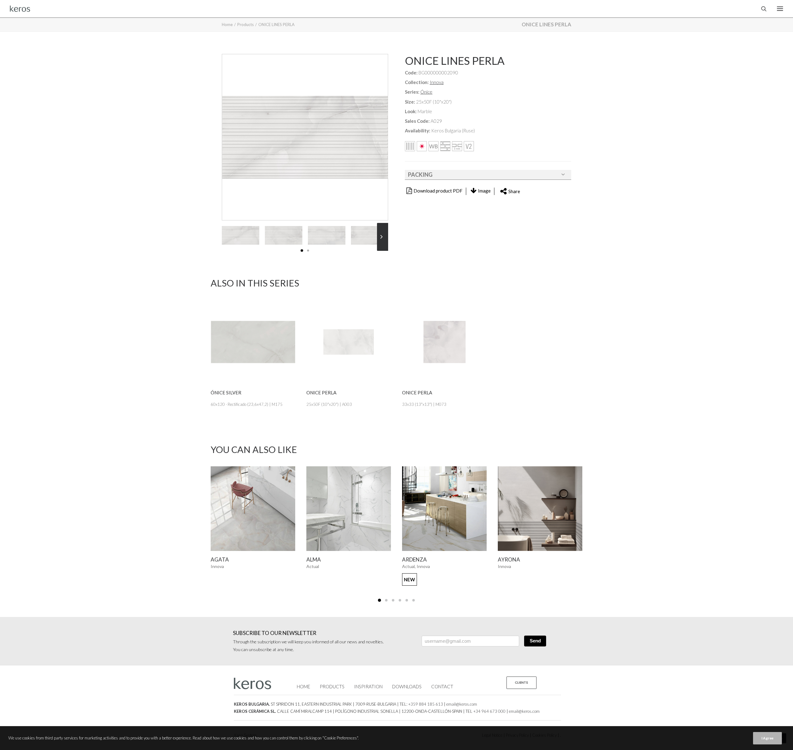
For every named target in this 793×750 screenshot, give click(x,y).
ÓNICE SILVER (226, 392)
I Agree (767, 738)
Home (227, 24)
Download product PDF (438, 190)
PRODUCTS (332, 686)
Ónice (426, 92)
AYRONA (422, 559)
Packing (420, 174)
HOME (303, 686)
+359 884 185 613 (425, 704)
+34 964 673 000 (489, 711)
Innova (437, 82)
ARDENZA (327, 559)
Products (245, 24)
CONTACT (442, 686)
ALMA (226, 559)
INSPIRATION (368, 686)
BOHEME (517, 559)
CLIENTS (521, 682)
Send (535, 640)
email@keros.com (461, 704)
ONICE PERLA (321, 392)
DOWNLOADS (407, 686)
